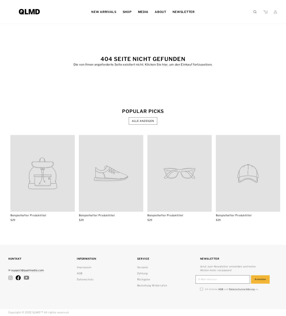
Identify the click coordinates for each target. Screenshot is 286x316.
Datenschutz (85, 279)
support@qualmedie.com (27, 270)
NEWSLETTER (184, 12)
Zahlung (142, 273)
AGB (79, 273)
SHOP (127, 12)
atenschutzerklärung (242, 289)
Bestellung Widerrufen (152, 285)
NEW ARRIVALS (103, 12)
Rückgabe (143, 279)
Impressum (84, 267)
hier (165, 64)
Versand (142, 267)
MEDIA (143, 12)
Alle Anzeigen (143, 121)
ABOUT (160, 12)
